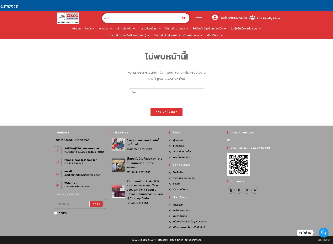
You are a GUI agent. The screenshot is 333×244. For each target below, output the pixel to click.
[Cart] (198, 18)
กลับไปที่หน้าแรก (167, 112)
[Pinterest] (247, 190)
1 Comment (144, 172)
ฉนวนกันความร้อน (182, 151)
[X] (231, 190)
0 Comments (146, 149)
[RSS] (254, 190)
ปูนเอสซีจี (178, 140)
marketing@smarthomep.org (82, 175)
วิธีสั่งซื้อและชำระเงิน (184, 178)
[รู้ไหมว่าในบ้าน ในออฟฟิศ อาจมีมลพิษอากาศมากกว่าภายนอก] (118, 165)
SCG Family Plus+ (269, 18)
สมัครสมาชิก (180, 216)
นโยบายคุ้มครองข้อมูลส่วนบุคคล (190, 221)
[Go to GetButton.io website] (324, 240)
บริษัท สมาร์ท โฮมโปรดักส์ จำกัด (186, 240)
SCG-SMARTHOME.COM (155, 240)
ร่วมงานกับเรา (180, 189)
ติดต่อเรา (178, 205)
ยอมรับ (63, 213)
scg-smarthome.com (77, 186)
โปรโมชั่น (178, 172)
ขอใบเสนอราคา (181, 210)
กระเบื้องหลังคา (181, 157)
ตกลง (96, 204)
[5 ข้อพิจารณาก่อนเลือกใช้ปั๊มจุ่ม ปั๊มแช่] (118, 144)
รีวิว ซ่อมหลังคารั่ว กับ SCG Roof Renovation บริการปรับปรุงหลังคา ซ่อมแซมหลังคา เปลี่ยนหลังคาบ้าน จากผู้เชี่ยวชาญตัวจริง (145, 190)
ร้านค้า (176, 183)
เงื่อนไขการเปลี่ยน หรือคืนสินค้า (189, 227)
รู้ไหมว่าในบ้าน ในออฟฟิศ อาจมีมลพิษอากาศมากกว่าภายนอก (144, 163)
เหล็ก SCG (178, 146)
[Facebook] (239, 190)
